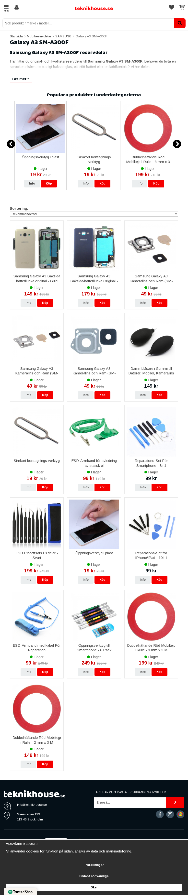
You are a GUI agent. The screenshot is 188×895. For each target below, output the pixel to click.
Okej (94, 887)
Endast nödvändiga (94, 876)
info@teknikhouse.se (32, 805)
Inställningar (94, 865)
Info (32, 183)
